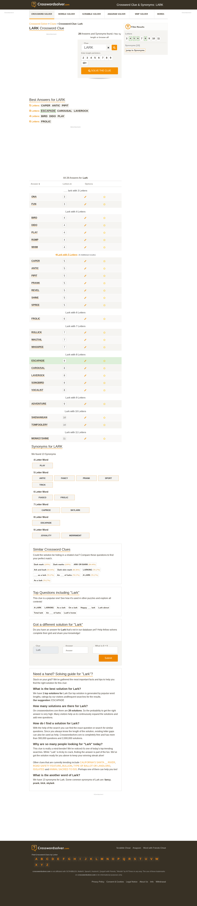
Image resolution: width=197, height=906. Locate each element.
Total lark (38, 613)
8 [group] (145, 38)
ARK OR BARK (85, 564)
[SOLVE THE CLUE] (114, 47)
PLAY (42, 465)
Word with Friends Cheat (154, 848)
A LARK (90, 575)
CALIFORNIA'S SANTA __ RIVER (97, 762)
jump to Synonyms (135, 50)
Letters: (35, 105)
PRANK (86, 478)
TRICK (42, 485)
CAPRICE (46, 510)
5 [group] (134, 38)
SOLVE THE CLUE (101, 70)
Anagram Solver (116, 14)
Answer (69, 646)
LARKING (91, 570)
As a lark (42, 580)
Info (152, 882)
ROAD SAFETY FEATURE (47, 766)
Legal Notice (131, 882)
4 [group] (130, 38)
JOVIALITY (46, 535)
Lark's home (70, 613)
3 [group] (126, 38)
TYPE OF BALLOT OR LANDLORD (91, 766)
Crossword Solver (41, 14)
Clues (53, 24)
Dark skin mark (68, 570)
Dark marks (62, 564)
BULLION (67, 766)
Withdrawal (161, 882)
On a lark (73, 607)
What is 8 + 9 (101, 646)
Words (160, 14)
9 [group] (149, 38)
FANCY (64, 478)
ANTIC (42, 478)
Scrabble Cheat (123, 848)
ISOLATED (38, 769)
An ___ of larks (68, 575)
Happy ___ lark (88, 607)
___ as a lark (44, 575)
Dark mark (42, 564)
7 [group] (141, 38)
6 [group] (138, 38)
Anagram (137, 848)
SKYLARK (75, 510)
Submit (108, 658)
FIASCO (42, 497)
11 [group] (158, 38)
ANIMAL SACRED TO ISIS (63, 769)
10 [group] (153, 38)
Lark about (103, 607)
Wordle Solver (66, 14)
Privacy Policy (98, 882)
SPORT (108, 478)
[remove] (108, 47)
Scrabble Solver (91, 14)
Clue (86, 43)
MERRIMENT (75, 535)
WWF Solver (141, 14)
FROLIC (64, 497)
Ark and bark (44, 570)
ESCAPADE (46, 523)
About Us (144, 882)
